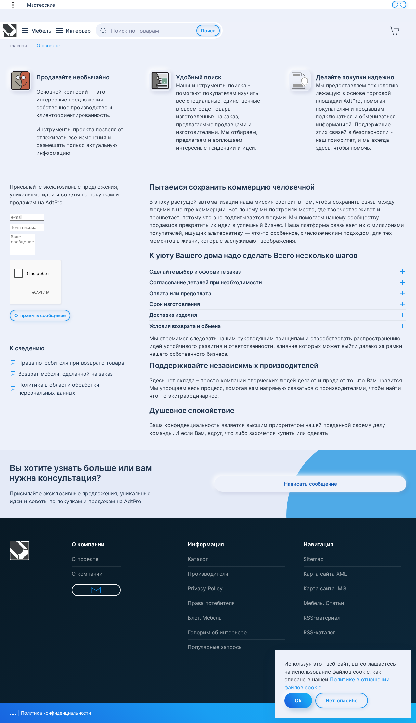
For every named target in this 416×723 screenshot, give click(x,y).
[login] (399, 4)
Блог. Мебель (205, 617)
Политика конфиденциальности (56, 713)
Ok (298, 700)
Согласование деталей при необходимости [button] (206, 282)
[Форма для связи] (96, 590)
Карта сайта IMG (325, 588)
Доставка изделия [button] (173, 315)
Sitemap (314, 559)
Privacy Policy (205, 588)
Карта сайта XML (325, 573)
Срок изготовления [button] (175, 304)
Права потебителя (211, 603)
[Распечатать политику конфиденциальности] (13, 713)
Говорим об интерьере (217, 632)
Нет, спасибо (342, 700)
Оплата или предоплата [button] (180, 293)
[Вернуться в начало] (10, 30)
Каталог (198, 559)
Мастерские (41, 4)
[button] (16, 4)
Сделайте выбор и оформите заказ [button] (195, 271)
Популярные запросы (215, 647)
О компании (87, 573)
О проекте (85, 559)
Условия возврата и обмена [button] (185, 326)
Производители (208, 573)
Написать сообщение (310, 484)
